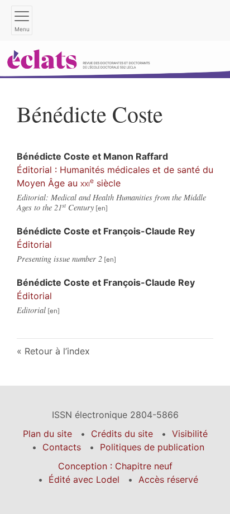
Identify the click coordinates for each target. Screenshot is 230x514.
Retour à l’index (57, 351)
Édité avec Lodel (84, 479)
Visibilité (190, 433)
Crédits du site (122, 433)
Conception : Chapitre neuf (115, 466)
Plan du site (47, 433)
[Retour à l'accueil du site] (115, 58)
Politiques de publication (152, 447)
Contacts (61, 447)
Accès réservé (168, 479)
